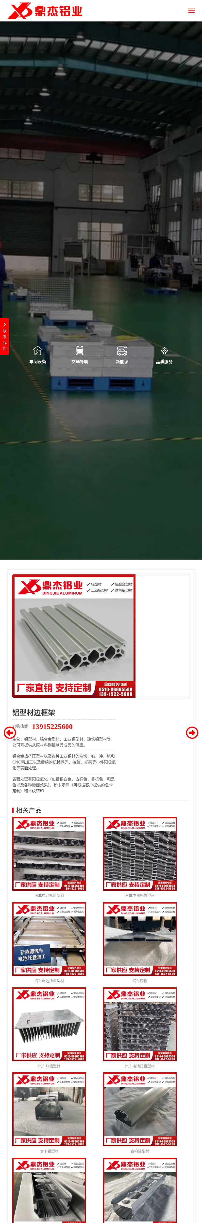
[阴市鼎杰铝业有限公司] (44, 10)
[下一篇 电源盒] (192, 734)
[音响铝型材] (49, 1113)
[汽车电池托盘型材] (49, 857)
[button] (191, 11)
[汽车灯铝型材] (49, 1028)
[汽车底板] (140, 942)
